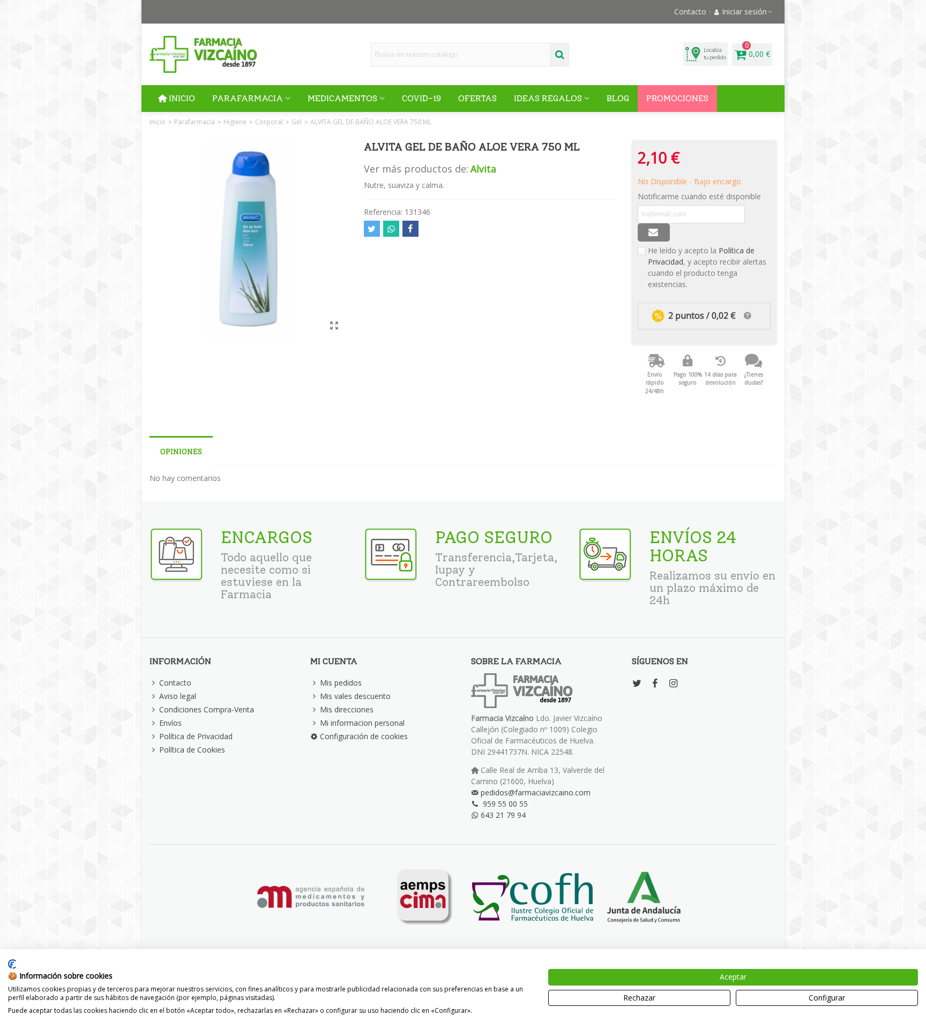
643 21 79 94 (503, 815)
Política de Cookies (192, 750)
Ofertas (477, 98)
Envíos (170, 723)
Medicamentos (342, 98)
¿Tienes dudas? (753, 379)
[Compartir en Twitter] (372, 229)
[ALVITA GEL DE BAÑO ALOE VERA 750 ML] (334, 325)
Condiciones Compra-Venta (206, 709)
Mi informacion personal (362, 723)
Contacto (175, 683)
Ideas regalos (548, 98)
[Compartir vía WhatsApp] (391, 229)
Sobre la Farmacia (516, 661)
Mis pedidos (341, 683)
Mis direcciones (347, 709)
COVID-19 (421, 98)
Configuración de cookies (364, 736)
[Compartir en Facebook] (410, 229)
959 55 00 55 (505, 804)
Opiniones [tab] (181, 451)
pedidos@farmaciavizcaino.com (536, 792)
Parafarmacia (247, 98)
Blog (618, 98)
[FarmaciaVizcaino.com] (203, 54)
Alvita (483, 168)
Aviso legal (177, 696)
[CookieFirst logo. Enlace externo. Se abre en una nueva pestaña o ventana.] (12, 964)
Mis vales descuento (355, 696)
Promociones (677, 98)
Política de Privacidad (196, 736)
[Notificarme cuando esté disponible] (654, 232)
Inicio (182, 98)
